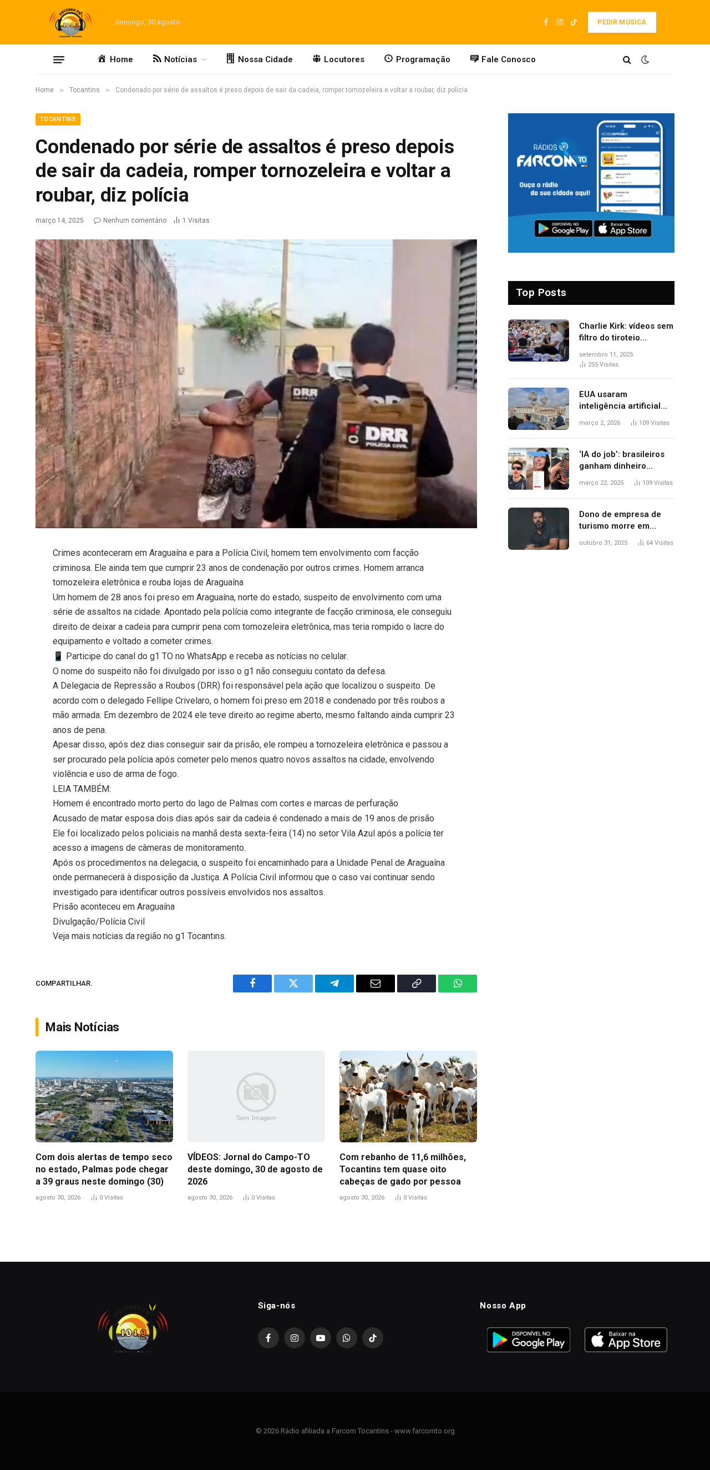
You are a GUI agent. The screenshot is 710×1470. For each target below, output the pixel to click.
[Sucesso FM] (70, 22)
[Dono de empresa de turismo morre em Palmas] (538, 529)
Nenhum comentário (134, 220)
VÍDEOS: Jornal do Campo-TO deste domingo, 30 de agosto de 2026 (255, 1169)
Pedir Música (621, 22)
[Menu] (58, 59)
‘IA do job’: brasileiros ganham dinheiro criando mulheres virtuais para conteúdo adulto (623, 461)
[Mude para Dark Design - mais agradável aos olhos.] (644, 59)
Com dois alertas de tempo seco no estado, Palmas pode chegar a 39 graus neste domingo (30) (104, 1169)
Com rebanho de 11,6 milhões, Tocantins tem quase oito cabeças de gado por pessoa (402, 1169)
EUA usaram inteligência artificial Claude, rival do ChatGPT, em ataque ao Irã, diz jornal (625, 401)
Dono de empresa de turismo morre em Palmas (620, 521)
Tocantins (58, 119)
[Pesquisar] (627, 59)
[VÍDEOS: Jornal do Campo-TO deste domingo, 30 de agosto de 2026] (256, 1096)
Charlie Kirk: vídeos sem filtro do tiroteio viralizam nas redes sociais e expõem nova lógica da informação (626, 332)
